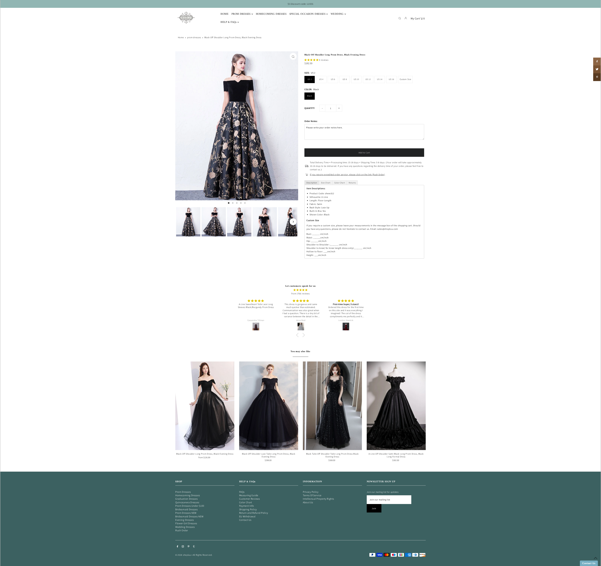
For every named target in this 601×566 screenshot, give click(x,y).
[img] (300, 290)
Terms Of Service (312, 495)
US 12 (368, 79)
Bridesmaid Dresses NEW (189, 516)
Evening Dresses (184, 520)
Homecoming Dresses (187, 495)
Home (181, 37)
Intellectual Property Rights (318, 498)
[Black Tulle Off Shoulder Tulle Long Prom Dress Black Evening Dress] (332, 405)
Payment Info (246, 505)
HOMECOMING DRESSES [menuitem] (271, 14)
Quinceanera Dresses (187, 502)
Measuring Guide (248, 495)
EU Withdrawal (247, 516)
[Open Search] (400, 18)
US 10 (356, 79)
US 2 (310, 79)
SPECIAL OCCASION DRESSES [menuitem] (307, 14)
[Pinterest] (188, 546)
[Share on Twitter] (597, 69)
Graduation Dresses (186, 498)
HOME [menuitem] (225, 14)
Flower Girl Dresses (186, 523)
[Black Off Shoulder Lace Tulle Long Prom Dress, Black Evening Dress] (268, 405)
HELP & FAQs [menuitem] (228, 22)
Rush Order (181, 530)
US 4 (321, 79)
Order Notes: (310, 121)
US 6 (333, 79)
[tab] (311, 182)
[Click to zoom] (293, 56)
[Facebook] (177, 546)
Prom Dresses (183, 492)
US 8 (345, 79)
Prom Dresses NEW (185, 513)
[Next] (293, 221)
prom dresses (194, 37)
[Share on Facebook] (597, 61)
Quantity (309, 108)
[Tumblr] (194, 546)
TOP (595, 561)
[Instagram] (183, 546)
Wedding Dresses (185, 527)
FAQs (242, 492)
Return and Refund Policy (253, 513)
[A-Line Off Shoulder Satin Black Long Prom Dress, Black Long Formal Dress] (396, 405)
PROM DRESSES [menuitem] (241, 14)
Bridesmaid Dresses (186, 509)
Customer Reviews (249, 498)
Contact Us (245, 520)
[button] (311, 60)
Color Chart (245, 502)
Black (309, 96)
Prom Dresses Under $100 (189, 505)
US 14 (379, 79)
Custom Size (405, 79)
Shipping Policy (248, 509)
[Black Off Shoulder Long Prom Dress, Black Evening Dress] (204, 405)
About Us (308, 502)
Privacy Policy (310, 492)
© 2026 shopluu (183, 554)
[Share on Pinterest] (597, 77)
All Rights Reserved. (202, 554)
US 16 (391, 79)
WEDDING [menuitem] (337, 14)
